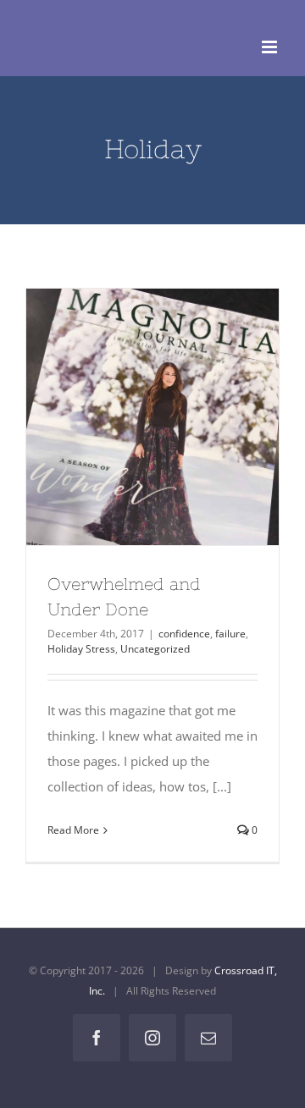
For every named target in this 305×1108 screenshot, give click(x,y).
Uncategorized (155, 649)
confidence (184, 633)
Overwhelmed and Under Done (123, 417)
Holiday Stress (81, 649)
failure (230, 633)
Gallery (182, 417)
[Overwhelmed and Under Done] (152, 417)
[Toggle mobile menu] (271, 47)
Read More (73, 830)
